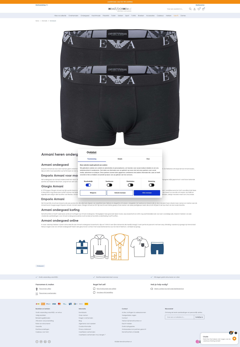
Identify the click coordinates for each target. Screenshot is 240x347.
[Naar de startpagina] (120, 9)
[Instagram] (49, 341)
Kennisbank (83, 312)
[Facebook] (37, 341)
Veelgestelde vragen (129, 315)
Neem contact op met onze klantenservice (169, 288)
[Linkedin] (45, 341)
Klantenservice (200, 5)
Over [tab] (148, 159)
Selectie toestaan (120, 193)
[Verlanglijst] (198, 9)
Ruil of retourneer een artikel (106, 288)
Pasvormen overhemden (47, 293)
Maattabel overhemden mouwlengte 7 (92, 335)
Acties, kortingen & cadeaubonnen (134, 312)
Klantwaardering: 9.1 (42, 5)
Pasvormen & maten (45, 284)
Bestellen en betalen (43, 309)
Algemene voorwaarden (87, 323)
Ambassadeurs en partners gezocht (134, 329)
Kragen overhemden (86, 318)
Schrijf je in (199, 317)
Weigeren (93, 193)
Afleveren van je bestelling (45, 321)
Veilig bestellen (41, 315)
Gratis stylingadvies (128, 326)
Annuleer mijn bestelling (105, 292)
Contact (125, 309)
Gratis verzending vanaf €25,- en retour (49, 312)
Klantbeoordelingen (42, 329)
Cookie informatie (85, 326)
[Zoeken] (190, 9)
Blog (80, 321)
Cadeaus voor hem (42, 332)
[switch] (109, 184)
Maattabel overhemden (87, 332)
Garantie (39, 326)
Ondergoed (40, 266)
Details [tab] (120, 159)
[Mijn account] (193, 9)
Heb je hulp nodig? (159, 284)
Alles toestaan (147, 193)
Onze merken (83, 315)
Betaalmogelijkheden (43, 318)
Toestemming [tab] (91, 159)
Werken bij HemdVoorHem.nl (131, 321)
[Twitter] (41, 341)
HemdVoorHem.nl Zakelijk (130, 332)
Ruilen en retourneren (43, 323)
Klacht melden (127, 323)
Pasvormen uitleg (45, 288)
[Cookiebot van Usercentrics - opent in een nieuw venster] (88, 152)
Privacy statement (85, 329)
